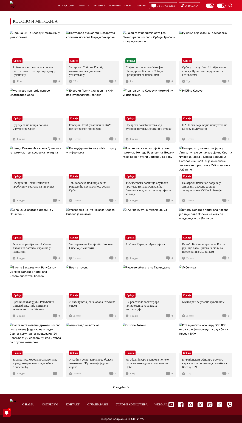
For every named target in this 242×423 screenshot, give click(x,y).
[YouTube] (171, 404)
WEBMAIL (161, 404)
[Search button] (230, 5)
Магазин (115, 5)
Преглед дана (65, 5)
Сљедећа (119, 387)
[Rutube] (210, 404)
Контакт (73, 404)
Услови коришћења (132, 404)
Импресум (50, 404)
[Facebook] (181, 404)
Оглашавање (97, 404)
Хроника (99, 5)
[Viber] (229, 405)
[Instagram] (190, 404)
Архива (141, 5)
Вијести (84, 5)
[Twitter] (200, 404)
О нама (28, 404)
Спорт (129, 5)
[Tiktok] (219, 404)
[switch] (210, 6)
